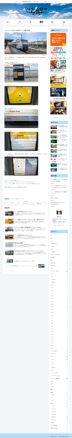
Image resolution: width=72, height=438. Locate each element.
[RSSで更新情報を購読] (63, 225)
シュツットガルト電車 (14, 198)
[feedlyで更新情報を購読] (62, 225)
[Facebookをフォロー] (57, 225)
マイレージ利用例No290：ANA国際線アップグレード (59, 192)
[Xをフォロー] (56, 225)
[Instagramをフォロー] (59, 225)
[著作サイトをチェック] (54, 225)
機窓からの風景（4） (55, 198)
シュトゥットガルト (21, 198)
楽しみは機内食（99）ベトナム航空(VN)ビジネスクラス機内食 (59, 180)
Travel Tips (7, 198)
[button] (39, 203)
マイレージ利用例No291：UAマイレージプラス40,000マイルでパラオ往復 (59, 186)
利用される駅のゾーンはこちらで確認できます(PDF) (15, 187)
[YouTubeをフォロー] (60, 225)
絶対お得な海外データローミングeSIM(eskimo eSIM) (58, 203)
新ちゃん (59, 216)
